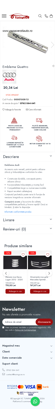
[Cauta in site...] (40, 16)
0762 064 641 (12, 370)
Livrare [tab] (8, 220)
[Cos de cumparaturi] (51, 16)
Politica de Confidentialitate (25, 330)
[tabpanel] (27, 41)
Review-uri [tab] (14, 229)
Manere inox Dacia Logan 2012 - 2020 (14, 278)
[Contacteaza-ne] (46, 16)
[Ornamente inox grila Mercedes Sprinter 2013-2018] (40, 262)
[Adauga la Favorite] (23, 254)
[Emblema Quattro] (27, 41)
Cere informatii (34, 109)
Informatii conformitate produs (18, 211)
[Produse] (4, 16)
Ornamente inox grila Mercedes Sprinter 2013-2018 (39, 278)
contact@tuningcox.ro (15, 374)
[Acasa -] (19, 16)
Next (52, 45)
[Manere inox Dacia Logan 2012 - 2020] (15, 262)
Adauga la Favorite (13, 109)
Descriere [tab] (11, 157)
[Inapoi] (52, 66)
